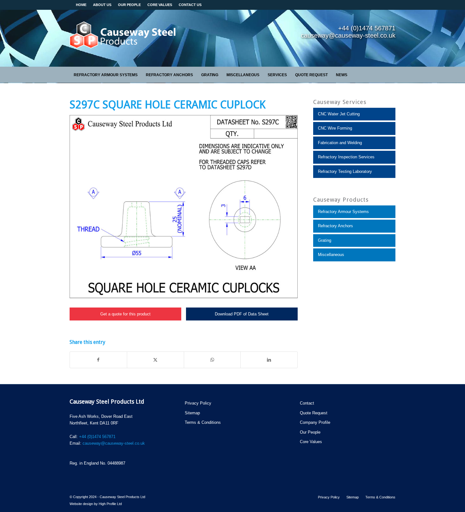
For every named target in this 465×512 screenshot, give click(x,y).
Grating (324, 240)
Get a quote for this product (125, 314)
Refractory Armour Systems (343, 211)
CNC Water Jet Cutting (339, 114)
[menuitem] (106, 75)
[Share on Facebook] (98, 360)
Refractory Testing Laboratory (345, 171)
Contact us (190, 5)
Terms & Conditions (203, 422)
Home (81, 5)
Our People (129, 5)
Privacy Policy (198, 403)
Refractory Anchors (335, 225)
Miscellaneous (331, 254)
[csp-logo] (123, 38)
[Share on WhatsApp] (212, 360)
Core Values (311, 441)
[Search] (391, 75)
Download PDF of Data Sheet (242, 314)
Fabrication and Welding (340, 142)
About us (102, 5)
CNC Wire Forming (335, 128)
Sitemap (192, 413)
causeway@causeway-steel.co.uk (114, 443)
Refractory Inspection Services (346, 157)
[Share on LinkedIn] (269, 360)
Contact (307, 403)
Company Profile (315, 422)
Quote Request (313, 413)
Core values (159, 5)
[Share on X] (155, 360)
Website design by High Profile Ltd (96, 504)
